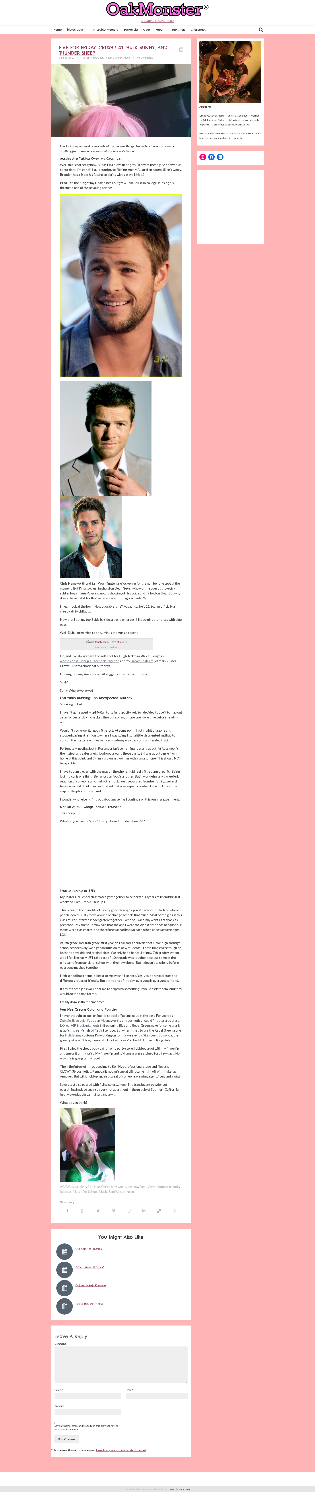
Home (58, 29)
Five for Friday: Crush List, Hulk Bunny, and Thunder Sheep (113, 50)
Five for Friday (88, 57)
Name (59, 1389)
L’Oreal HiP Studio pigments (80, 1025)
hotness (65, 1191)
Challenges (198, 29)
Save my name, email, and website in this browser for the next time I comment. (86, 1427)
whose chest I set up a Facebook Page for (89, 661)
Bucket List (131, 29)
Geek (146, 29)
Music (127, 57)
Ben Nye (94, 1187)
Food (159, 29)
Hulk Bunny (73, 1035)
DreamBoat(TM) (143, 661)
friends (174, 1187)
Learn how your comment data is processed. (121, 1450)
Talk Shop (178, 29)
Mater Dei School (85, 1191)
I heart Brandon (113, 57)
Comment (61, 1343)
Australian (79, 1187)
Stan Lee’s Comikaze (157, 1035)
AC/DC (65, 1187)
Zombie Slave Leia (72, 1020)
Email (129, 1389)
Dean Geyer (148, 1187)
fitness (163, 1187)
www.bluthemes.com (180, 1489)
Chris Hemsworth (113, 1187)
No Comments (145, 57)
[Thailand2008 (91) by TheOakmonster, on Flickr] (106, 641)
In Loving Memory (105, 29)
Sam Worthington (121, 1191)
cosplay (133, 1187)
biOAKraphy (75, 29)
